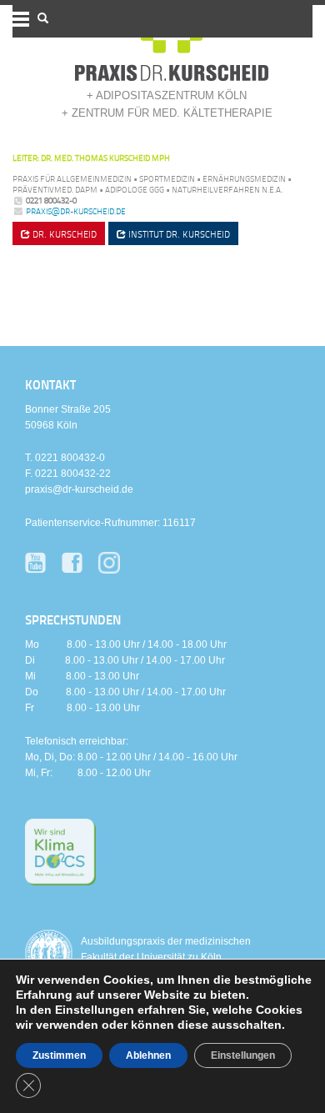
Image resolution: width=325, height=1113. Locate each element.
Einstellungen (243, 1055)
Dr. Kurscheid (63, 234)
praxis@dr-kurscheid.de (76, 211)
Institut (178, 234)
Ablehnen (148, 1055)
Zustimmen (59, 1055)
